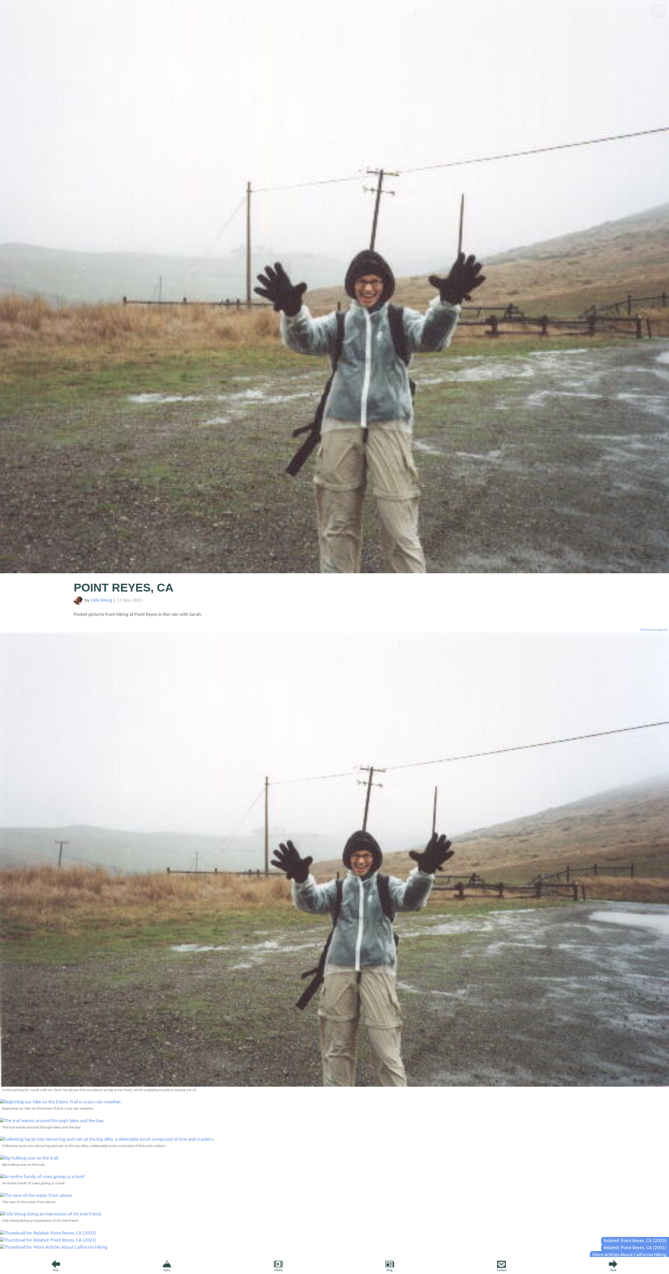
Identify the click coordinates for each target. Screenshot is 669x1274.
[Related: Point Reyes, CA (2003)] (48, 1233)
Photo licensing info (654, 630)
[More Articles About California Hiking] (53, 1247)
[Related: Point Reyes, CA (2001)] (48, 1240)
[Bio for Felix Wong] (78, 603)
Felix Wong (101, 600)
